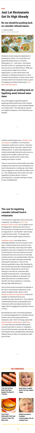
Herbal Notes (17, 322)
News (3, 8)
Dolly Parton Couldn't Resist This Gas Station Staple (26, 390)
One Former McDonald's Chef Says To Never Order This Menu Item (8, 417)
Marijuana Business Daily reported (13, 294)
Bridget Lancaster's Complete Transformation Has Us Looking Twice (26, 417)
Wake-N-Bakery (6, 322)
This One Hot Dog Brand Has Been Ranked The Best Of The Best (7, 391)
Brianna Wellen (8, 30)
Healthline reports (7, 240)
